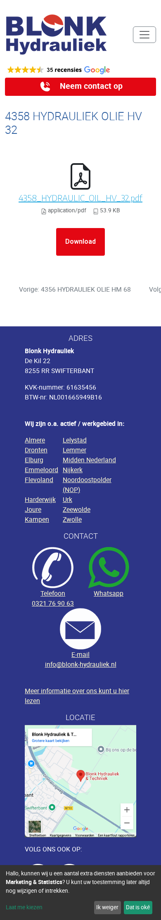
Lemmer (74, 449)
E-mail (80, 654)
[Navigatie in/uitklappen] (144, 34)
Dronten (36, 449)
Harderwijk (40, 499)
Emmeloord (41, 469)
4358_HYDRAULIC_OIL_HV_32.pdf (80, 198)
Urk (67, 499)
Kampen (37, 519)
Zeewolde (76, 509)
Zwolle (72, 519)
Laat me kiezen (24, 907)
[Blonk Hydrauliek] (56, 34)
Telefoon (52, 593)
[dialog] (80, 892)
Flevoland (39, 479)
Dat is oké (138, 907)
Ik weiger (107, 907)
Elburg (34, 459)
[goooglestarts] (80, 70)
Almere (35, 440)
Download (80, 241)
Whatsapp (108, 593)
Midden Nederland (89, 459)
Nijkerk (73, 469)
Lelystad (75, 440)
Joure (33, 509)
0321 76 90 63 (53, 603)
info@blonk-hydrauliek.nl (80, 664)
